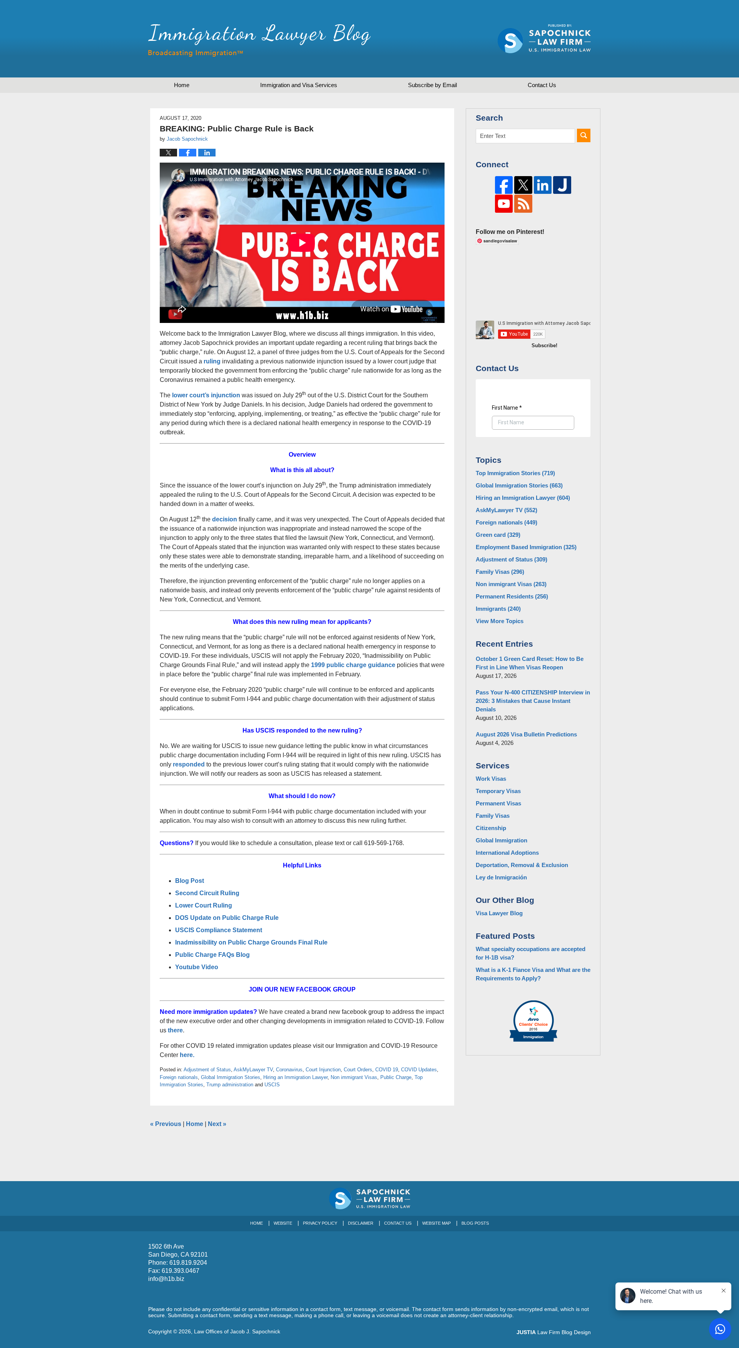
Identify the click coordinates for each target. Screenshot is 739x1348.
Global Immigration (501, 840)
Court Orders (358, 1069)
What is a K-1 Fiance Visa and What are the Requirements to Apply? (533, 974)
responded (189, 764)
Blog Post (189, 880)
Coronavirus (289, 1069)
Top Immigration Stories (515, 473)
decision (224, 519)
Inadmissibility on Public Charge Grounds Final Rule (251, 942)
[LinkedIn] (543, 185)
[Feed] (523, 204)
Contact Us (397, 1223)
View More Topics (499, 621)
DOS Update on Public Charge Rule (227, 917)
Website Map (436, 1223)
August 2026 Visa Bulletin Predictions (526, 734)
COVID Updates (419, 1069)
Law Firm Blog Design (554, 1332)
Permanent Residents (512, 596)
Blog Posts (475, 1223)
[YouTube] (504, 204)
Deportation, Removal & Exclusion (522, 865)
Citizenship (491, 828)
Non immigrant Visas (354, 1077)
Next (217, 1124)
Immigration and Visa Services (298, 85)
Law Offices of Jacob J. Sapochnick (237, 1331)
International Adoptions (507, 852)
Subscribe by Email (432, 85)
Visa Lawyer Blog (499, 913)
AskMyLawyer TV (253, 1069)
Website (283, 1223)
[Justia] (562, 185)
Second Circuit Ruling (207, 893)
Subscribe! (544, 345)
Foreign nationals (179, 1077)
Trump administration (229, 1084)
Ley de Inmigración (501, 877)
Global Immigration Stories (230, 1077)
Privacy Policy (320, 1223)
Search (583, 135)
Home (181, 85)
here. (188, 1055)
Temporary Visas (498, 791)
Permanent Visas (498, 803)
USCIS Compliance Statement (218, 930)
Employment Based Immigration (526, 547)
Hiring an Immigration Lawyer (295, 1077)
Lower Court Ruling (204, 905)
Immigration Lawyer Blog (259, 40)
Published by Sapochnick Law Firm (544, 38)
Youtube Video (197, 967)
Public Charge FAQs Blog (213, 954)
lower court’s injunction (206, 395)
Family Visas (500, 571)
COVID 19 (386, 1069)
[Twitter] (523, 185)
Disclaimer (360, 1223)
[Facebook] (504, 185)
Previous (165, 1124)
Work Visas (491, 778)
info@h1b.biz (166, 1279)
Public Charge (395, 1077)
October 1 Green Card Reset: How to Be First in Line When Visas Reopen (530, 663)
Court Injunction (323, 1069)
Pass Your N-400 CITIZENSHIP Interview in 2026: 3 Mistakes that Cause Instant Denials (533, 701)
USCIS (272, 1084)
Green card (498, 534)
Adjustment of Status (207, 1069)
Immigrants (498, 608)
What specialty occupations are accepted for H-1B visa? (530, 953)
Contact (542, 85)
